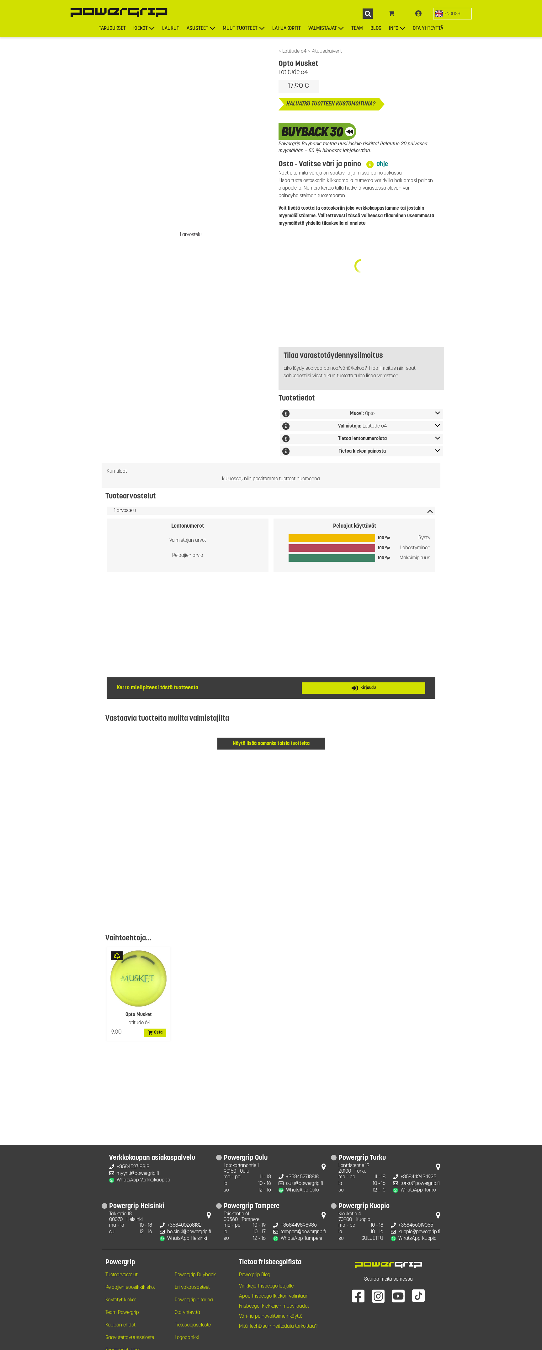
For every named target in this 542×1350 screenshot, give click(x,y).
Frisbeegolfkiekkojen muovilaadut (274, 1306)
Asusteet (197, 28)
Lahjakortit (286, 28)
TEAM (357, 28)
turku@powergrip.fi (420, 1183)
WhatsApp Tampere (301, 1238)
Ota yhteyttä (428, 28)
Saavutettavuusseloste (129, 1337)
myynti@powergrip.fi (138, 1173)
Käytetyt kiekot (120, 1300)
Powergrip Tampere (251, 1206)
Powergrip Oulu (246, 1158)
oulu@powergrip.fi (304, 1183)
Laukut (170, 28)
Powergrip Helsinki (136, 1206)
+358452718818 (133, 1167)
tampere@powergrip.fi (303, 1231)
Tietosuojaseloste (193, 1325)
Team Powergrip (122, 1312)
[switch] (452, 13)
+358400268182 (184, 1225)
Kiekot (140, 28)
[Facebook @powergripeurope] (358, 1295)
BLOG (375, 28)
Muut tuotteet (240, 28)
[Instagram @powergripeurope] (378, 1295)
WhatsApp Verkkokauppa (143, 1180)
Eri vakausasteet (192, 1287)
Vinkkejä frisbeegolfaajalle (266, 1286)
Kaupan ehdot (120, 1325)
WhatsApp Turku (418, 1190)
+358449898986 (299, 1225)
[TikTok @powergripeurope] (418, 1295)
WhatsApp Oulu (302, 1190)
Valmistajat (322, 28)
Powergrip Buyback (195, 1274)
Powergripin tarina (194, 1300)
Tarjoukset (112, 28)
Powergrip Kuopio (364, 1206)
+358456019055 (415, 1225)
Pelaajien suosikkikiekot (130, 1287)
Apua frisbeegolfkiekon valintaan (274, 1296)
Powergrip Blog (254, 1274)
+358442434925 (418, 1177)
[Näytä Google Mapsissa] (323, 1168)
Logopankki (187, 1337)
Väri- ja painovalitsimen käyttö (270, 1316)
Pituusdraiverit (326, 51)
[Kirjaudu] (418, 14)
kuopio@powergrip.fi (419, 1231)
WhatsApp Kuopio (417, 1238)
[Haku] (368, 13)
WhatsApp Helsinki (187, 1238)
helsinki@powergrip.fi (189, 1231)
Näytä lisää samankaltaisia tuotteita (271, 743)
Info (393, 28)
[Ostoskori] (392, 14)
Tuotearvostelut (121, 1274)
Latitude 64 (295, 51)
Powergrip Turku (362, 1158)
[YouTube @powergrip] (398, 1295)
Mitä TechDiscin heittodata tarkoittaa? (278, 1326)
